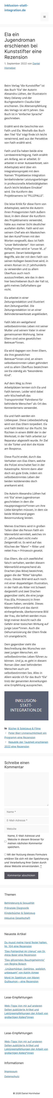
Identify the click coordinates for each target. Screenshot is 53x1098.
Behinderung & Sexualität (19, 903)
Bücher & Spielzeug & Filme (24, 728)
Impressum (10, 1071)
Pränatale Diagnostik (16, 908)
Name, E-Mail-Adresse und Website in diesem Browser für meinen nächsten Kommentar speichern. (26, 841)
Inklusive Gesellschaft (17, 918)
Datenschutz (11, 1076)
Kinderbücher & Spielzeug (19, 913)
